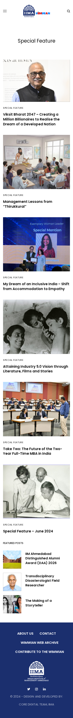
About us (25, 633)
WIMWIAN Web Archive (39, 642)
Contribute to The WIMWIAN (39, 651)
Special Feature (13, 108)
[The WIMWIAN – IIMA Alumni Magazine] (36, 11)
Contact (48, 633)
